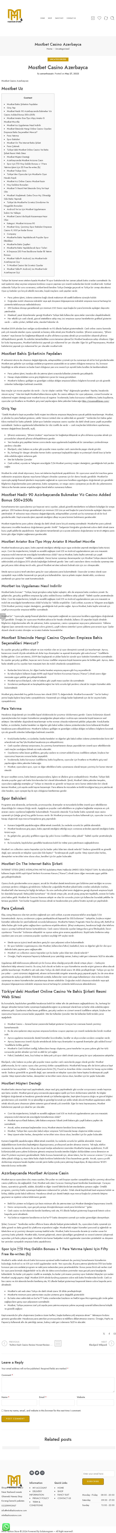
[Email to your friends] (114, 1333)
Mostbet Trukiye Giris (16, 170)
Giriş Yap (11, 107)
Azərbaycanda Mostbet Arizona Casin (25, 160)
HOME (42, 18)
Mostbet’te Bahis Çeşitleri (18, 244)
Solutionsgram (46, 1531)
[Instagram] (42, 1473)
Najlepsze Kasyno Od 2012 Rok (20, 1447)
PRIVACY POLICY (41, 1498)
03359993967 (9, 1505)
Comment (7, 1375)
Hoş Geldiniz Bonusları (17, 184)
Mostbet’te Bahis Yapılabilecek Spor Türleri (27, 247)
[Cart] (93, 18)
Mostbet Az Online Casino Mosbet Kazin (26, 181)
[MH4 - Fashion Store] (15, 18)
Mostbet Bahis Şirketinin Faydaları (22, 104)
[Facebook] (31, 1473)
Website (81, 1397)
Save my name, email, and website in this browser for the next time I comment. (42, 1410)
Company (11, 233)
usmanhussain (47, 73)
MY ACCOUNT (40, 1487)
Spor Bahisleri (13, 139)
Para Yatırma (13, 135)
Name (5, 1397)
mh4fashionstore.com (11, 1515)
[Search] (112, 18)
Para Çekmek (13, 146)
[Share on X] (104, 1334)
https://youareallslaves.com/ (95, 401)
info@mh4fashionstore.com (14, 1510)
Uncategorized (62, 48)
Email (43, 1397)
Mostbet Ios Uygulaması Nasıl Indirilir (24, 125)
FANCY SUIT (59, 18)
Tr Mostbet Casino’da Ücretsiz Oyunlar (25, 265)
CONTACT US (71, 18)
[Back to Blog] (58, 1343)
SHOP (50, 18)
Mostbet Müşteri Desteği (18, 156)
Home (49, 48)
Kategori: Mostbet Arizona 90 (21, 223)
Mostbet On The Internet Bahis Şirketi (24, 142)
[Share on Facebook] (109, 1334)
